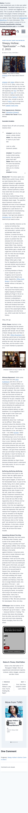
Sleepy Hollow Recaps (18, 40)
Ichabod (4, 82)
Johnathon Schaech (12, 112)
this (15, 91)
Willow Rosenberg (16, 335)
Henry (10, 101)
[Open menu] (23, 31)
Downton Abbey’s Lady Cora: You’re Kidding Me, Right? (6, 687)
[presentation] (14, 712)
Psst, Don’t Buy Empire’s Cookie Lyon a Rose (21, 685)
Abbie (12, 82)
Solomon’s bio (6, 217)
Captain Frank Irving (12, 105)
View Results (10, 651)
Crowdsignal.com (17, 651)
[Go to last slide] (7, 723)
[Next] (20, 723)
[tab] (10, 742)
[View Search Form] (18, 31)
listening (4, 75)
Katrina (14, 97)
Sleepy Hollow (6, 40)
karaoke (16, 432)
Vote (6, 648)
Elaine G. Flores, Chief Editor (11, 52)
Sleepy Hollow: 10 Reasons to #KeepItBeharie (14, 723)
